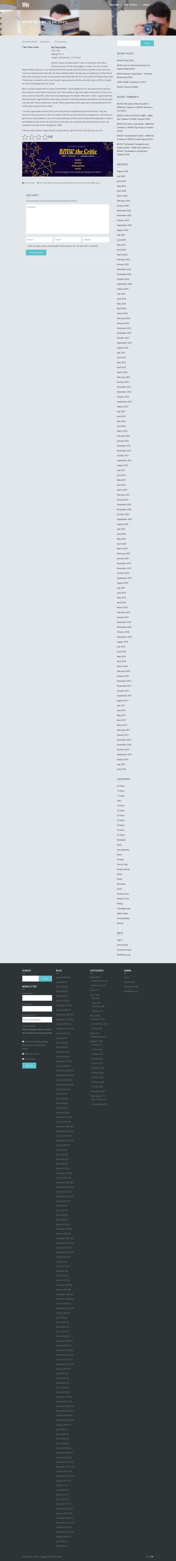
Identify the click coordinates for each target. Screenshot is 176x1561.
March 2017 (122, 725)
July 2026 (121, 176)
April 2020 (121, 543)
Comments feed (124, 949)
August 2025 (122, 230)
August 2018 (122, 641)
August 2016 (122, 759)
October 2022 (123, 396)
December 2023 (124, 328)
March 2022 (122, 431)
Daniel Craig (57, 183)
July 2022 (121, 411)
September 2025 (124, 225)
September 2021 (124, 460)
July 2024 (121, 293)
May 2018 (121, 656)
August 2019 (122, 583)
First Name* (27, 993)
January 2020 (123, 558)
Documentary (123, 849)
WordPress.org (124, 954)
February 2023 (123, 377)
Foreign (120, 859)
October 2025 (123, 220)
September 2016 (124, 754)
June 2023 (121, 357)
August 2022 (122, 406)
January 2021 (123, 499)
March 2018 (122, 666)
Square (44, 1556)
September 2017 (124, 695)
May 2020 (121, 539)
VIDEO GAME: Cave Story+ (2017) (131, 82)
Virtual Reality (123, 918)
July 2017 (121, 705)
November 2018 (124, 627)
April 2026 (121, 191)
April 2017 (121, 720)
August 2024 (122, 289)
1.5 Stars (121, 795)
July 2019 (121, 588)
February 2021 (123, 494)
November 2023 (124, 333)
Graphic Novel (123, 869)
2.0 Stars (121, 805)
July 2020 (121, 529)
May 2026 (121, 186)
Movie (33, 183)
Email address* (29, 1015)
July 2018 (121, 646)
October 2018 (123, 632)
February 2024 (123, 318)
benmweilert (46, 42)
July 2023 (121, 352)
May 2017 (121, 715)
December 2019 (124, 563)
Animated (121, 840)
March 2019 (122, 607)
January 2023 (123, 382)
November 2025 (124, 215)
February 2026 (123, 200)
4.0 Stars (121, 825)
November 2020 (124, 509)
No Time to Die (80, 183)
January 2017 (123, 735)
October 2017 (123, 691)
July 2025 (121, 235)
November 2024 (124, 274)
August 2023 (122, 347)
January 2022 (123, 441)
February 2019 (123, 612)
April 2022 (121, 426)
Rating (120, 903)
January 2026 (123, 205)
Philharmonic (123, 894)
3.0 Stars (121, 815)
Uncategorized (123, 908)
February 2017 (123, 730)
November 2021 (124, 450)
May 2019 (121, 597)
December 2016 (124, 740)
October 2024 (123, 279)
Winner (120, 923)
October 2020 (123, 514)
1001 (119, 800)
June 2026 (121, 181)
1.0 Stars (121, 791)
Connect (146, 5)
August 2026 (122, 171)
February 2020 (123, 553)
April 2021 (121, 485)
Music (119, 879)
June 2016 (121, 769)
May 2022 (121, 421)
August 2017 (122, 700)
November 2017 (124, 686)
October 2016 (123, 749)
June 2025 (121, 240)
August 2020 (122, 524)
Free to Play (122, 864)
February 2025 (123, 259)
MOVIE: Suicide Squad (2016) (140, 139)
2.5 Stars (121, 810)
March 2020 (122, 548)
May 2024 (121, 303)
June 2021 (121, 475)
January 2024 (123, 323)
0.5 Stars (121, 786)
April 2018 (121, 661)
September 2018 (124, 637)
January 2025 (123, 264)
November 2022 (124, 392)
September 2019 (124, 578)
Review (87, 183)
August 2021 (122, 465)
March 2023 (122, 372)
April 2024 (121, 308)
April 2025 (121, 249)
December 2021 (124, 445)
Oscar (119, 889)
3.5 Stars (121, 820)
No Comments (62, 42)
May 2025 (121, 244)
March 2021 (122, 490)
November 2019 (124, 568)
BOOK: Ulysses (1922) (140, 119)
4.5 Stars (27, 183)
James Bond (66, 183)
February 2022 (123, 436)
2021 (40, 183)
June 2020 (121, 534)
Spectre (97, 183)
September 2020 (124, 519)
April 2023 (121, 367)
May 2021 (121, 480)
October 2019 (123, 573)
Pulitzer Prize (123, 898)
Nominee (121, 884)
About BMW (114, 5)
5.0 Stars (121, 835)
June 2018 (121, 651)
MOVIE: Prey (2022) (125, 60)
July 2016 (121, 764)
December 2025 (124, 210)
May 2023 (121, 362)
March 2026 (122, 195)
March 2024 (122, 313)
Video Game (122, 913)
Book (119, 845)
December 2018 (124, 622)
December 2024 (124, 269)
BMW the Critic (130, 5)
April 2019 (121, 602)
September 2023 (124, 343)
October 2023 (123, 338)
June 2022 (121, 416)
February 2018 (123, 671)
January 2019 (123, 617)
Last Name (27, 1004)
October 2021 (123, 455)
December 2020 (124, 504)
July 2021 (121, 470)
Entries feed (122, 945)
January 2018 (123, 676)
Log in (120, 940)
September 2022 (124, 401)
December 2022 (124, 387)
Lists (92, 995)
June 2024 (121, 298)
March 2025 (122, 254)
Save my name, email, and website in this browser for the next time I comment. (63, 246)
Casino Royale (47, 183)
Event (119, 854)
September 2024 (124, 284)
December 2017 (124, 681)
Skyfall (93, 183)
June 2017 (121, 710)
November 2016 (124, 744)
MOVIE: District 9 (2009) (127, 87)
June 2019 (121, 592)
